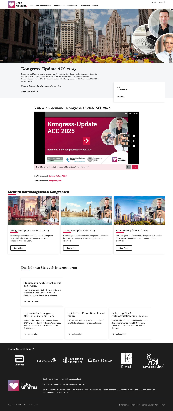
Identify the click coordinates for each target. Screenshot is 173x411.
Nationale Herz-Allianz (90, 5)
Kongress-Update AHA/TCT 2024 (29, 230)
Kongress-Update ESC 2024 (79, 230)
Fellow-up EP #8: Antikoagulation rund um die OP (129, 315)
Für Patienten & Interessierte (65, 5)
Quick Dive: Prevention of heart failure (86, 314)
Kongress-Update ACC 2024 (132, 230)
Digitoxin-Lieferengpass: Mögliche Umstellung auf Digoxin (38, 315)
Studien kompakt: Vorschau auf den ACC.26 (42, 284)
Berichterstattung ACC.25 (58, 176)
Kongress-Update (55, 181)
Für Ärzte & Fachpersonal (40, 5)
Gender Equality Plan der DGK (153, 405)
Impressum (135, 405)
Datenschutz (124, 405)
